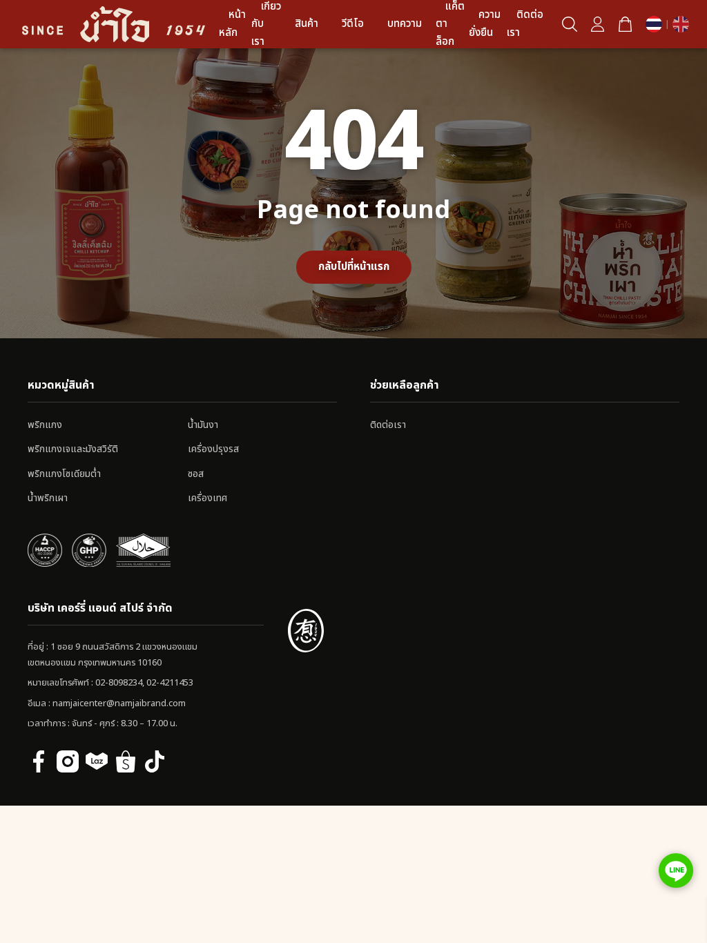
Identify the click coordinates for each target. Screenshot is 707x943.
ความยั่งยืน (485, 24)
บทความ (404, 24)
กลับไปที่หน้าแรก (353, 267)
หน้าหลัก (232, 24)
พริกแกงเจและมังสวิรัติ (73, 449)
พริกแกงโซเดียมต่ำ (64, 474)
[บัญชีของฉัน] (597, 24)
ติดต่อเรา (525, 24)
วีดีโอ (353, 24)
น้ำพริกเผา (48, 498)
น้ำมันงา (203, 425)
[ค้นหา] (569, 24)
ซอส (196, 474)
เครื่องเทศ (207, 498)
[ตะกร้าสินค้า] (624, 24)
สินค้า (306, 24)
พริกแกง (45, 425)
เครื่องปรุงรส (213, 449)
